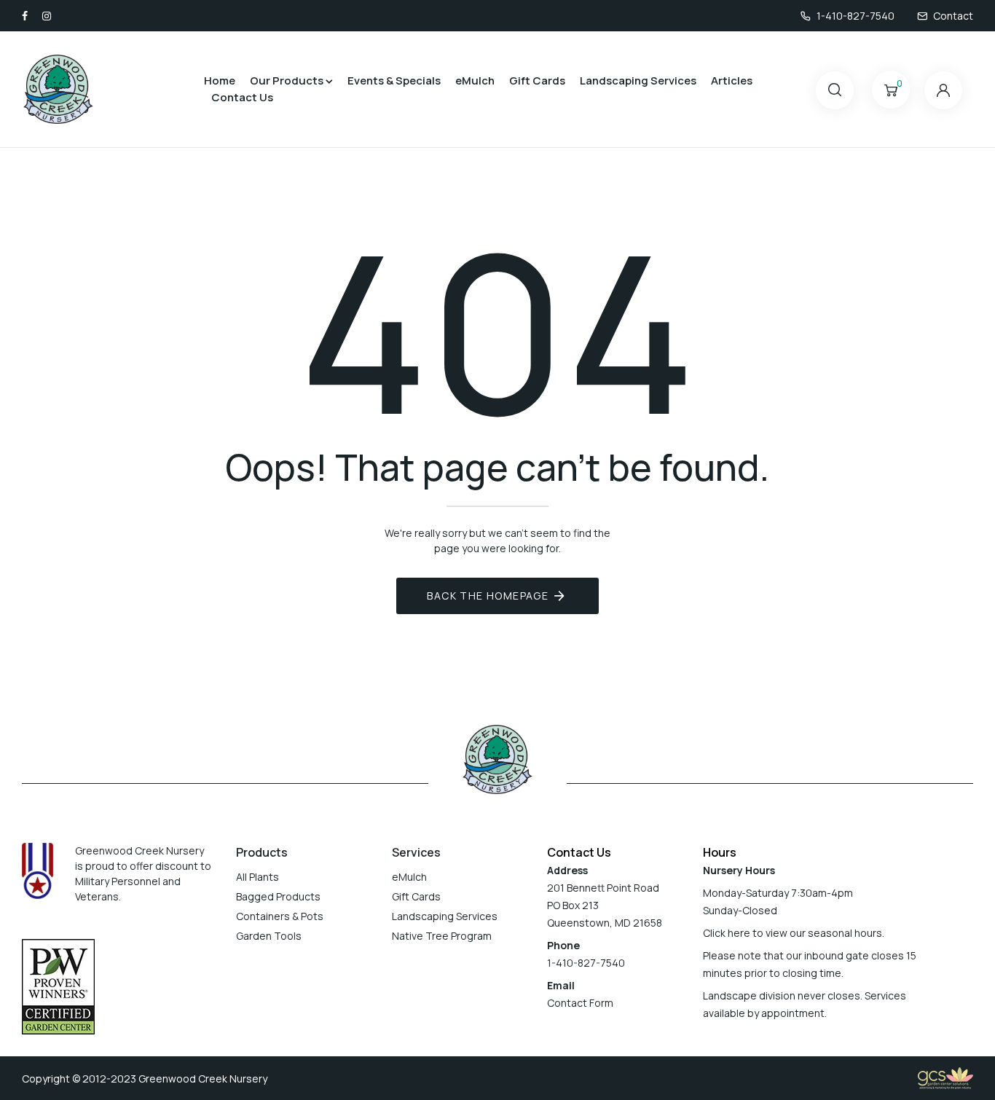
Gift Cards (537, 80)
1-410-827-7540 (855, 16)
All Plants (257, 877)
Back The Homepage (487, 595)
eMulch (475, 80)
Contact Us (242, 97)
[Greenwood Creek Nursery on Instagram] (46, 16)
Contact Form (580, 1003)
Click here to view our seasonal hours (792, 933)
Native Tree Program (442, 936)
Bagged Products (278, 896)
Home (219, 80)
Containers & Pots (279, 916)
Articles (731, 80)
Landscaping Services (638, 80)
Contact (953, 16)
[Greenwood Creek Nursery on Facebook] (25, 16)
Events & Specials (394, 80)
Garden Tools (269, 936)
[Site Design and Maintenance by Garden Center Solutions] (945, 1077)
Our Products (286, 80)
